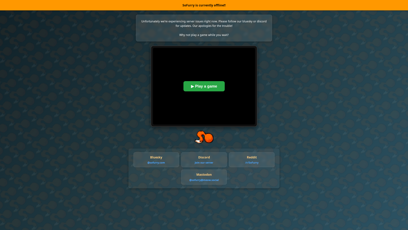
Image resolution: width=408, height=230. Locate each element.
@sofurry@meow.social (204, 180)
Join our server (204, 162)
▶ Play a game (204, 86)
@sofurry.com (156, 162)
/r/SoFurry (252, 162)
